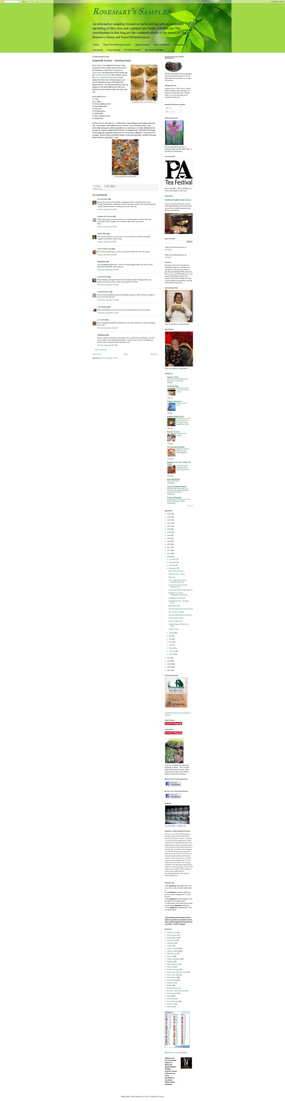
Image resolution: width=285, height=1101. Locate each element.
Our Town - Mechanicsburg (176, 991)
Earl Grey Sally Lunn (175, 621)
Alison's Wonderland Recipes (176, 486)
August (171, 633)
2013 (169, 553)
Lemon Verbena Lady (104, 249)
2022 (169, 526)
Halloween (170, 967)
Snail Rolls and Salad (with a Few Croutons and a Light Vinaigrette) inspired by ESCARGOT (178, 490)
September (173, 568)
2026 (169, 514)
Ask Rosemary (172, 935)
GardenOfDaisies (103, 292)
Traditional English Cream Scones (178, 200)
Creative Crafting (172, 948)
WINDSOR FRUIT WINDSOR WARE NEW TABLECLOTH (182, 468)
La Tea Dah (101, 320)
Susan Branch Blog (173, 479)
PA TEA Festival (132, 50)
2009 (169, 664)
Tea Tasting (170, 999)
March (171, 648)
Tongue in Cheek (172, 377)
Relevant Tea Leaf (173, 432)
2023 (169, 523)
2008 (169, 667)
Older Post (154, 354)
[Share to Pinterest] (114, 186)
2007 (169, 670)
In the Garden (171, 977)
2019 (169, 535)
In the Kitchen (171, 980)
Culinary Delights (172, 951)
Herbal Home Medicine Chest (176, 972)
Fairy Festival (113, 50)
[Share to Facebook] (112, 186)
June (170, 639)
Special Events (142, 44)
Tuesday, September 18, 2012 (106, 209)
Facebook (98, 50)
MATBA (169, 985)
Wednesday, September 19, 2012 (107, 270)
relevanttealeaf (102, 199)
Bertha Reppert (172, 938)
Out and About (171, 993)
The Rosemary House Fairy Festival (181, 609)
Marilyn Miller (101, 233)
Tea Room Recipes (154, 50)
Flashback (170, 961)
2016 (169, 544)
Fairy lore (170, 956)
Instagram (179, 44)
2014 (169, 550)
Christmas (170, 943)
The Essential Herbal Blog (175, 447)
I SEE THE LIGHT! (173, 481)
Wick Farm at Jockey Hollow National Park (178, 586)
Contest (169, 946)
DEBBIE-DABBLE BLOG (175, 416)
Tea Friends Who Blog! (176, 612)
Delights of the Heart (174, 401)
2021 (169, 529)
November (172, 562)
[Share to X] (110, 186)
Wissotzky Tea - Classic (177, 574)
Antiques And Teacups (104, 216)
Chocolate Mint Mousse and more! (180, 615)
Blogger (161, 1096)
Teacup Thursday (172, 1001)
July (170, 636)
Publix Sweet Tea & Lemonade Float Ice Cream (182, 390)
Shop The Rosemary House (117, 44)
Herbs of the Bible (173, 975)
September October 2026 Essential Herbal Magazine (182, 451)
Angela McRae (102, 277)
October (172, 565)
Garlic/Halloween (172, 964)
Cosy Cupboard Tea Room (105, 77)
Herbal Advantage (173, 969)
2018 (169, 538)
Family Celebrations (173, 959)
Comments (171, 112)
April (171, 645)
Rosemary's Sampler (131, 11)
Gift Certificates (162, 44)
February (172, 651)
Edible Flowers (172, 953)
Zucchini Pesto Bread (176, 571)
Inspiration (170, 983)
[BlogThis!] (108, 186)
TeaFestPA (170, 1004)
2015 (169, 547)
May (170, 642)
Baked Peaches (174, 629)
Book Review (171, 940)
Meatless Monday (173, 988)
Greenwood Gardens (103, 75)
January (171, 654)
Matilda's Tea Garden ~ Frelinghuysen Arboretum (178, 594)
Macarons (172, 577)
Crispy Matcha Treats (176, 618)
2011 (168, 658)
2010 (169, 661)
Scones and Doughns (174, 497)
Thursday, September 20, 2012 (107, 328)
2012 (169, 556)
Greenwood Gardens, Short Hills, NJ (180, 590)
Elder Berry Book (174, 606)
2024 (169, 520)
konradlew (146, 1096)
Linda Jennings (102, 307)
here (170, 95)
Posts (169, 108)
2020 (169, 532)
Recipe (100, 189)
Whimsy (169, 1006)
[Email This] (105, 186)
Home (96, 44)
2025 (169, 517)
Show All (190, 505)
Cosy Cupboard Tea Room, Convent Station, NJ (178, 581)
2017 (169, 541)
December (172, 559)
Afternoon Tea (171, 932)
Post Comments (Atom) (110, 358)
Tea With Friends (172, 386)
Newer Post (97, 354)
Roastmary (168, 834)
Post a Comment (101, 350)
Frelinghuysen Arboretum (177, 598)
